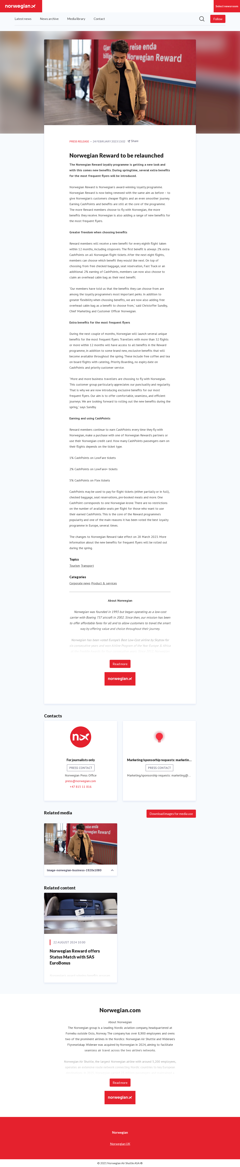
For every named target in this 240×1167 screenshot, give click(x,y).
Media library (76, 19)
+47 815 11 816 (81, 787)
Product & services (104, 583)
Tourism (74, 566)
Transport (87, 566)
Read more (120, 664)
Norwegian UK (120, 1144)
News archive (49, 19)
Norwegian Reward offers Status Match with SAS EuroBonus (75, 956)
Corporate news (79, 583)
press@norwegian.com (80, 781)
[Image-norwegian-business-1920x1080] (80, 844)
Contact (99, 19)
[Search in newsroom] (202, 19)
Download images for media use (171, 814)
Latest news (23, 19)
